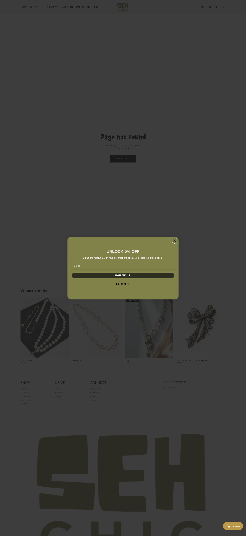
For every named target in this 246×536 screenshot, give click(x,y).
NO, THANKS (123, 284)
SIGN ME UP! (123, 275)
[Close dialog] (174, 240)
